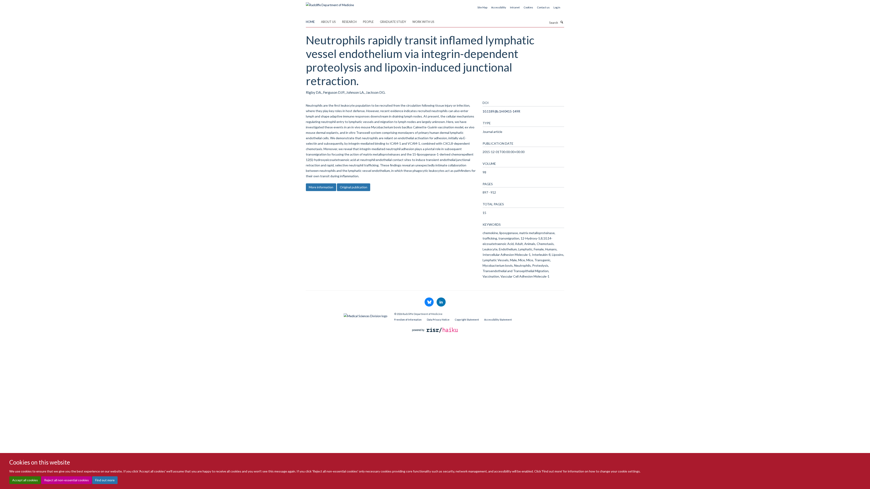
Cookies (528, 7)
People (368, 22)
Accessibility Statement (498, 319)
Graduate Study (393, 22)
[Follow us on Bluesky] (429, 302)
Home (310, 22)
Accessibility (498, 7)
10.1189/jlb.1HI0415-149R (501, 111)
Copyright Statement (467, 319)
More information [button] (321, 187)
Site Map (482, 7)
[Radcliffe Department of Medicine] (330, 3)
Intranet (515, 7)
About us (328, 22)
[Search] (561, 22)
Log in (556, 7)
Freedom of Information (408, 319)
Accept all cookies (25, 480)
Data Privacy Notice (438, 319)
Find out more (105, 480)
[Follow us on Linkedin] (441, 302)
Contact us (543, 7)
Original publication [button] (353, 187)
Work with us (423, 22)
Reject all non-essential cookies (66, 480)
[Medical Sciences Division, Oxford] (346, 315)
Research (349, 22)
